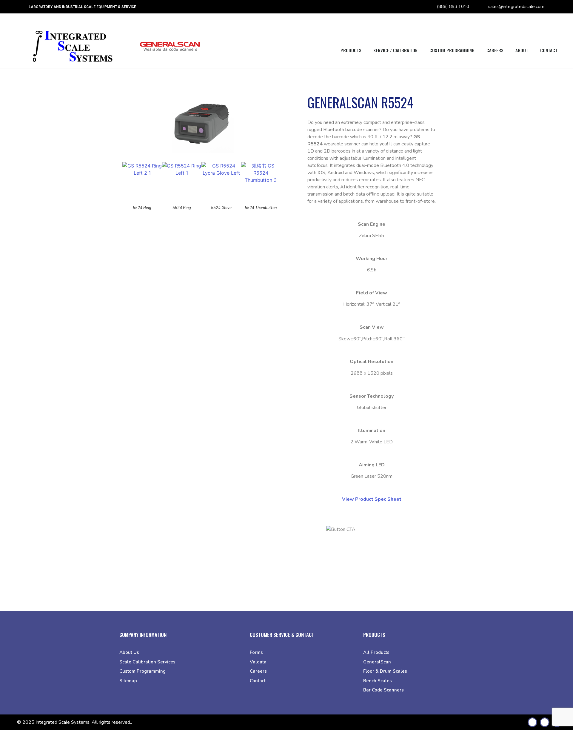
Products (351, 50)
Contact (548, 50)
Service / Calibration (395, 50)
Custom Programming (452, 50)
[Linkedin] (544, 722)
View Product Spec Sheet (371, 499)
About (521, 50)
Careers (494, 50)
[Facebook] (532, 722)
